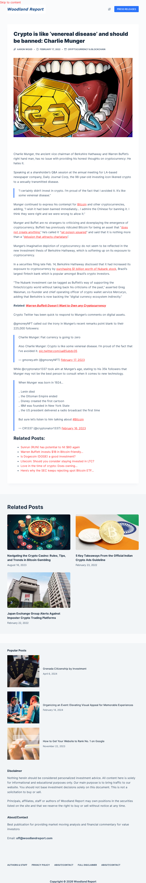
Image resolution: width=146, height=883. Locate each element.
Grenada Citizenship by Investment (64, 668)
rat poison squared (73, 232)
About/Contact (63, 865)
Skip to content (10, 2)
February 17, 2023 (73, 360)
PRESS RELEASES (126, 9)
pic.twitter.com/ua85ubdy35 (58, 351)
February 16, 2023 (74, 428)
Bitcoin (82, 204)
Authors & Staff (17, 865)
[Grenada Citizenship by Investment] (23, 671)
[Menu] (109, 9)
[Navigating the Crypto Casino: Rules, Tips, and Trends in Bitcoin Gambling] (38, 532)
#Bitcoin (78, 419)
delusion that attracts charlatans (45, 237)
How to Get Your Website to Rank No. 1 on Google (73, 741)
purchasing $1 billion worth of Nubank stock (86, 269)
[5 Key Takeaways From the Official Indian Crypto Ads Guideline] (107, 532)
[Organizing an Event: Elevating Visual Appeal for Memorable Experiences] (23, 708)
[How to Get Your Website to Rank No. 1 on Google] (23, 744)
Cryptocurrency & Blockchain (86, 49)
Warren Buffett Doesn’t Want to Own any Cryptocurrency (66, 305)
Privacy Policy (41, 865)
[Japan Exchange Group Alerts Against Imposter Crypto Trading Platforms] (38, 590)
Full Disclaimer (87, 865)
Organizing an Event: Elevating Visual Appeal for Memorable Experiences (88, 704)
